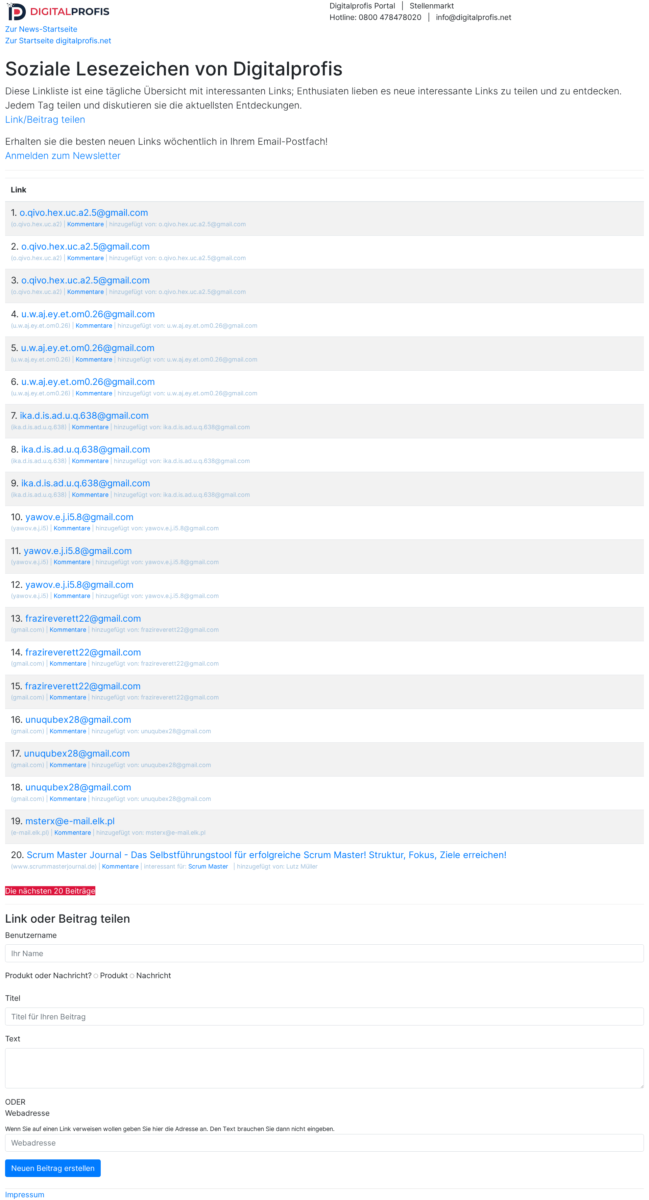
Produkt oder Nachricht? (48, 975)
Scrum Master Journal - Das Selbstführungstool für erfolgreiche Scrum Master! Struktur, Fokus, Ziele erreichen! (266, 854)
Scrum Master (208, 866)
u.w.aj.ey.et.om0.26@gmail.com (88, 313)
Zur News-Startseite (41, 28)
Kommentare (85, 224)
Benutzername (31, 935)
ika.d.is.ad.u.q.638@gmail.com (84, 415)
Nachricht (153, 975)
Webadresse (27, 1112)
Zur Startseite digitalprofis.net (58, 40)
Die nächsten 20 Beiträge (50, 890)
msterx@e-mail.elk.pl (70, 820)
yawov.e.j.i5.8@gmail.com (79, 516)
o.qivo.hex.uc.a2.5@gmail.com (84, 212)
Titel (12, 997)
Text (12, 1038)
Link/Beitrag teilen (45, 119)
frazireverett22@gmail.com (83, 618)
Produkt (114, 975)
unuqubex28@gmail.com (78, 719)
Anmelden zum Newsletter (63, 155)
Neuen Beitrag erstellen (53, 1168)
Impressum (24, 1194)
